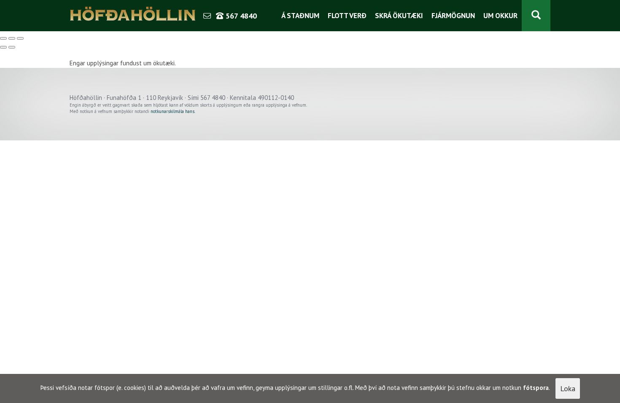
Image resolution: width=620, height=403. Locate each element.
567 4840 (240, 16)
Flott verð (347, 15)
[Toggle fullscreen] (11, 38)
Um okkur (500, 15)
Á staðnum (300, 15)
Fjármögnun (453, 15)
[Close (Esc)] (3, 38)
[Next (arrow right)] (11, 47)
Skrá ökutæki (399, 15)
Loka (567, 388)
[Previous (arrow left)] (3, 47)
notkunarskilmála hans (172, 111)
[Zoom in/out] (20, 38)
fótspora (536, 388)
